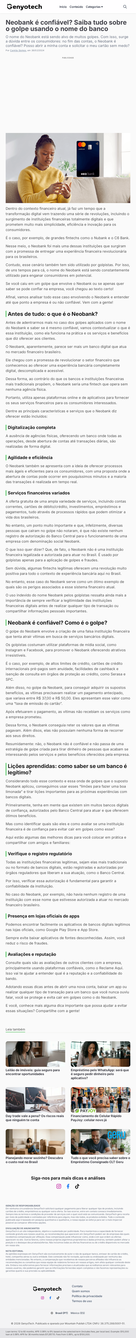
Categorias (93, 6)
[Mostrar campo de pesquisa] (125, 7)
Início (63, 6)
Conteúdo (76, 6)
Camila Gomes (18, 50)
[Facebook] (68, 1186)
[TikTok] (77, 1186)
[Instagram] (59, 1186)
